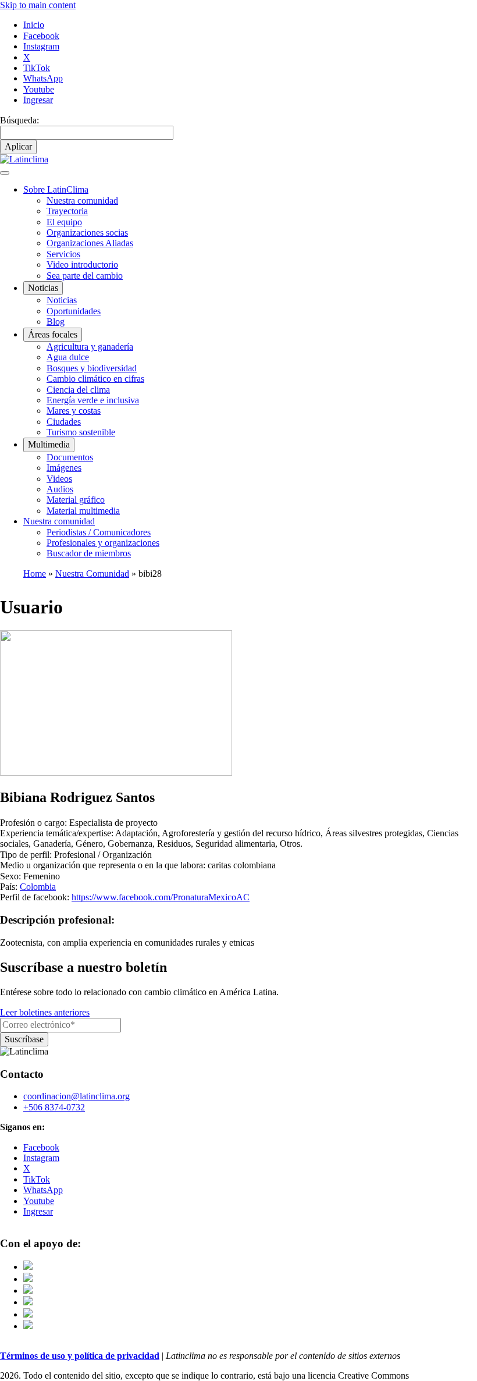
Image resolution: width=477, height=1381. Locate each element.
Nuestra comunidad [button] (59, 521)
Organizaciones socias (87, 232)
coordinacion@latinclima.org (76, 1096)
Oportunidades (74, 311)
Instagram (41, 46)
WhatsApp (43, 78)
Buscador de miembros (89, 553)
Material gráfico (76, 500)
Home (34, 573)
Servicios (63, 254)
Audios (60, 489)
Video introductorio (82, 264)
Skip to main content (38, 5)
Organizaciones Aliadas (90, 243)
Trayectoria (67, 211)
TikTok (36, 68)
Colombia (38, 887)
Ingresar (38, 100)
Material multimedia (83, 511)
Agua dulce (68, 357)
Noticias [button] (43, 288)
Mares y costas (74, 411)
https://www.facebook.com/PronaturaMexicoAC (161, 897)
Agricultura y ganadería (90, 347)
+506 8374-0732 (54, 1107)
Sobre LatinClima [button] (55, 189)
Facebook (41, 36)
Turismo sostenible (81, 432)
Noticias (62, 300)
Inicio (33, 25)
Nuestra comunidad (82, 200)
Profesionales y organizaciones (103, 543)
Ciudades (64, 422)
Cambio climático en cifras (95, 379)
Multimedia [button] (49, 444)
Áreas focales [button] (52, 334)
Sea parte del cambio (85, 276)
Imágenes (64, 468)
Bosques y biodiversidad (92, 368)
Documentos (70, 457)
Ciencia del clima (78, 390)
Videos (59, 479)
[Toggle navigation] (4, 173)
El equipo (64, 222)
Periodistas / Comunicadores (99, 532)
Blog (56, 321)
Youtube (38, 89)
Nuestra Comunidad (92, 573)
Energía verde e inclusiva (93, 400)
